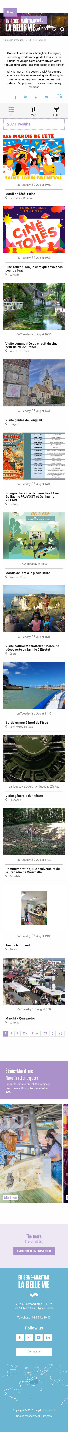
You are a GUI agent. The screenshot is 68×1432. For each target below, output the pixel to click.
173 (44, 1033)
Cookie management (28, 1416)
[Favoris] (54, 29)
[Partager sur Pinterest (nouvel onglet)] (36, 98)
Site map (47, 1416)
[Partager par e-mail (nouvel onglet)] (46, 98)
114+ (35, 1033)
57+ (24, 1033)
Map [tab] (33, 115)
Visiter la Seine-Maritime (57, 5)
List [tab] (11, 115)
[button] (62, 29)
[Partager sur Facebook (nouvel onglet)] (15, 98)
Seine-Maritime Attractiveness (10, 5)
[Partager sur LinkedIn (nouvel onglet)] (25, 98)
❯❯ (60, 1033)
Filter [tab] (56, 115)
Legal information (45, 1410)
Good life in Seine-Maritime (34, 5)
